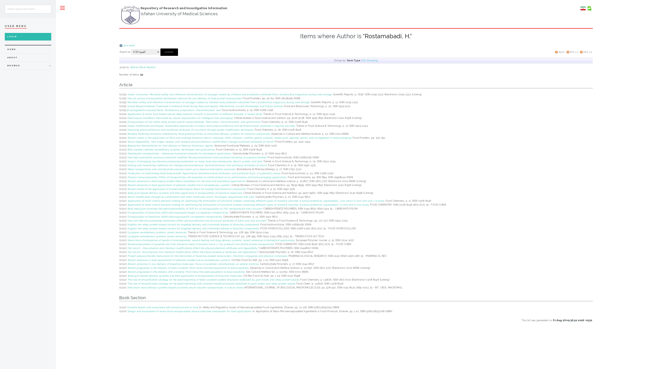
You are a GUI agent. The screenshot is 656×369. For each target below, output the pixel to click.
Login (12, 37)
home (11, 49)
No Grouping (370, 60)
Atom (561, 52)
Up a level (129, 45)
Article (134, 67)
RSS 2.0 (587, 52)
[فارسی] (583, 10)
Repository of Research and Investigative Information (184, 8)
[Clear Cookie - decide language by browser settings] (589, 10)
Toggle (62, 8)
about (12, 58)
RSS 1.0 (574, 52)
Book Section (147, 67)
